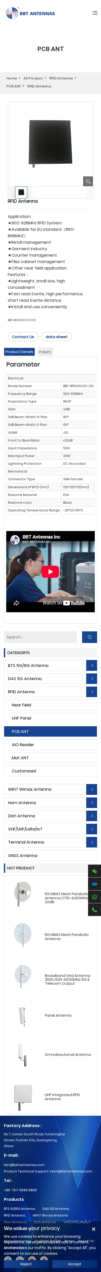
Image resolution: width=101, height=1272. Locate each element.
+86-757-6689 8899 (20, 1190)
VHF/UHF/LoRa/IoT (25, 829)
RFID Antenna (61, 78)
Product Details (19, 351)
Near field (21, 705)
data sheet (57, 336)
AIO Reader (23, 745)
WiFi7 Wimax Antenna (29, 789)
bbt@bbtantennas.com (24, 1165)
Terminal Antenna (26, 842)
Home (11, 78)
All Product (33, 78)
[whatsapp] (94, 896)
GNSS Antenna (22, 856)
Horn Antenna (22, 803)
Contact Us (23, 336)
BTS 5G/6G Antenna (28, 665)
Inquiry (45, 351)
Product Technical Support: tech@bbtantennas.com (48, 1171)
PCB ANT (13, 86)
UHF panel (21, 718)
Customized (24, 771)
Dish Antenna (21, 816)
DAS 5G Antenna (25, 679)
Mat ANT (20, 758)
